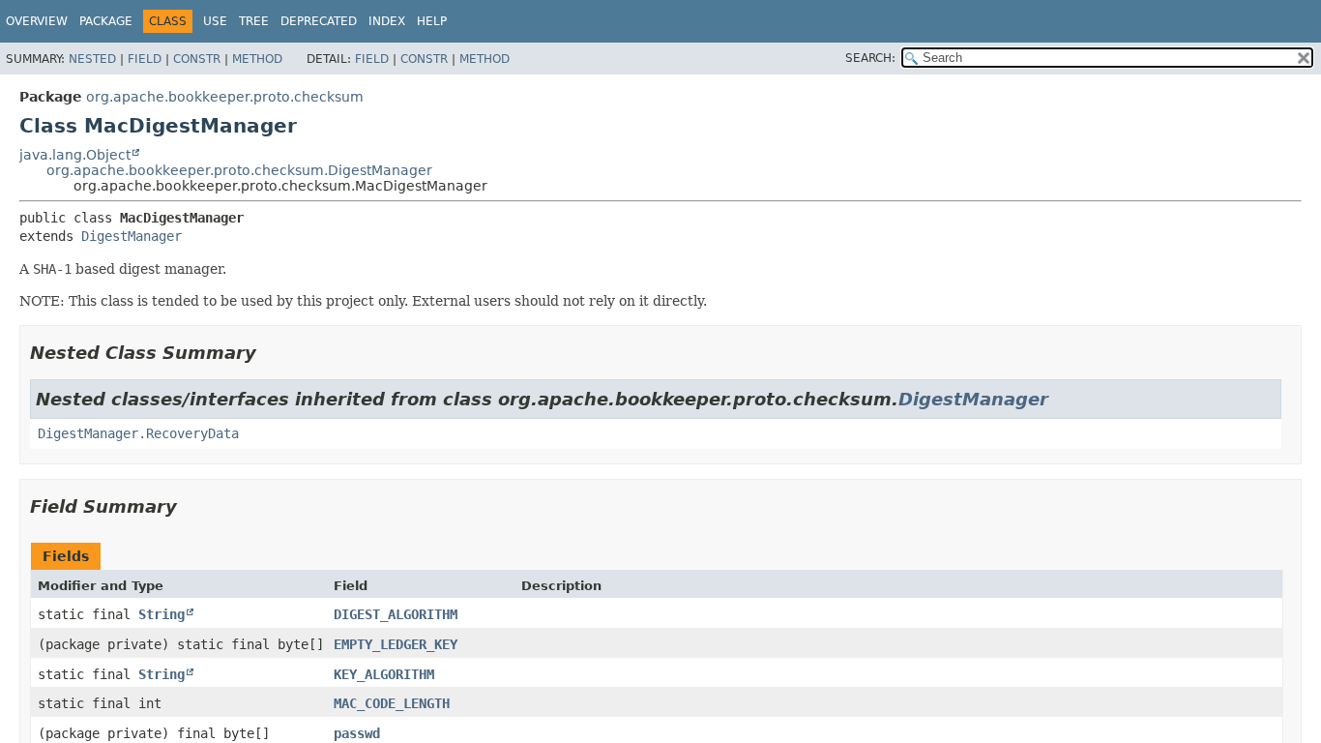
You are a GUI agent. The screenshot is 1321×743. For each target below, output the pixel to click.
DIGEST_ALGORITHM (395, 614)
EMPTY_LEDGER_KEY (395, 644)
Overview (37, 21)
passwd (357, 733)
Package (105, 21)
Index (386, 21)
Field (144, 59)
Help (432, 21)
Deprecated (318, 21)
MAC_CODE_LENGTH (392, 703)
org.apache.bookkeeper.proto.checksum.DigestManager (239, 170)
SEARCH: (870, 58)
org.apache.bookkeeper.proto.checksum (225, 96)
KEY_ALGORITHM (384, 674)
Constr (196, 59)
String (161, 614)
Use (215, 21)
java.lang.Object (75, 155)
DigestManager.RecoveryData (138, 433)
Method (257, 59)
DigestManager (131, 236)
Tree (254, 21)
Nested (92, 59)
